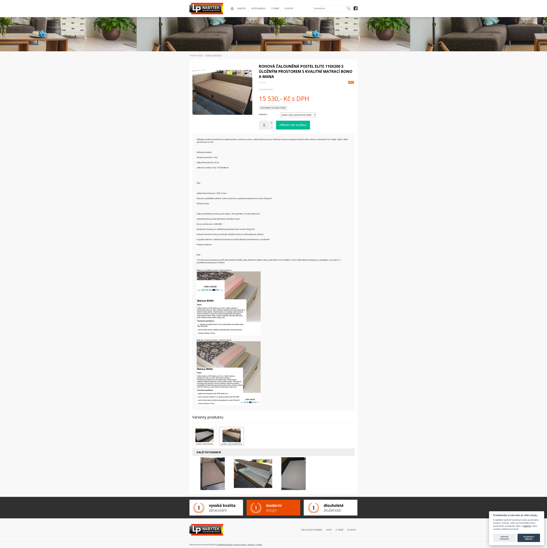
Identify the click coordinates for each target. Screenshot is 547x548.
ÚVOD (200, 55)
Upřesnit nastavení (504, 537)
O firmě (339, 529)
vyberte (527, 526)
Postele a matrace (213, 55)
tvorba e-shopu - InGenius (244, 544)
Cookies (258, 544)
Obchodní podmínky (311, 529)
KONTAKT (289, 8)
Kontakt (351, 529)
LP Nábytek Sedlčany (224, 544)
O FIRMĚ (275, 8)
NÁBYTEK (241, 8)
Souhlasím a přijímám (528, 537)
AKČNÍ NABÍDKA (258, 8)
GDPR (329, 529)
